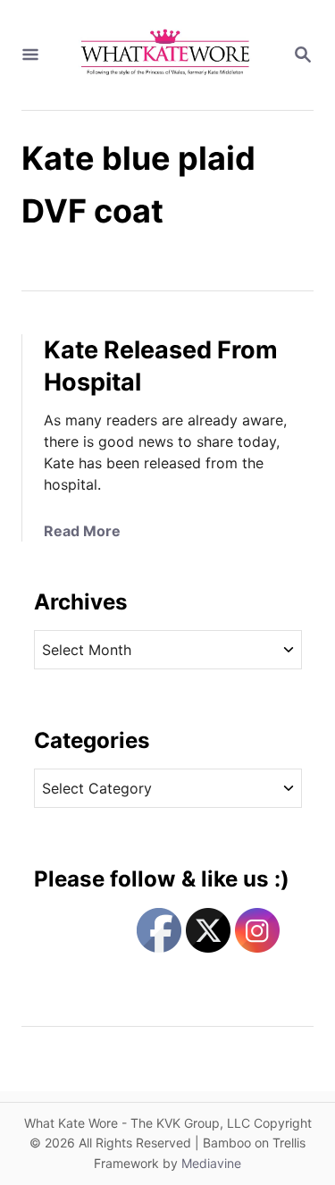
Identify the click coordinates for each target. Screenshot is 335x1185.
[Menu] (30, 55)
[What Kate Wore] (166, 55)
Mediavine (211, 1163)
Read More (82, 531)
